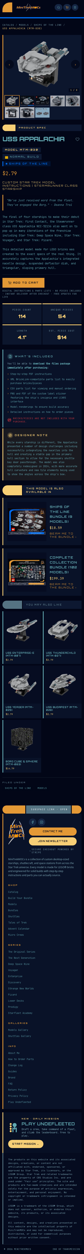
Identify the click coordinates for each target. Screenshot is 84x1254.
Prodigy (13, 1007)
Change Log (15, 1065)
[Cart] (67, 7)
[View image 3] (42, 101)
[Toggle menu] (75, 7)
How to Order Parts (21, 1059)
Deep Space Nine (19, 964)
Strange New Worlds (21, 988)
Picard (12, 994)
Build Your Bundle (20, 898)
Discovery (14, 982)
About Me (14, 1053)
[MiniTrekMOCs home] (7, 7)
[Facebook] (32, 822)
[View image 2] (27, 101)
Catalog (8, 24)
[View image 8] (42, 112)
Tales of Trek (17, 922)
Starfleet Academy (20, 1013)
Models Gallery (18, 1030)
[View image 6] (12, 112)
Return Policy (17, 1089)
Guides (12, 1071)
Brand (11, 1077)
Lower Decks (16, 1000)
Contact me (53, 831)
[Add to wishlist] (77, 139)
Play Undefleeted (19, 1102)
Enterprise (15, 976)
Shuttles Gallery (19, 1036)
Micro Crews (16, 935)
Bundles (13, 910)
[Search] (58, 7)
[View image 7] (27, 112)
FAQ (10, 1083)
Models (24, 24)
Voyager (13, 970)
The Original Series (21, 951)
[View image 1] (12, 101)
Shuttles (14, 916)
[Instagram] (41, 822)
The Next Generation (21, 958)
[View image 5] (73, 101)
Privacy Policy (18, 1096)
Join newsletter (53, 841)
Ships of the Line (48, 24)
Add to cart (26, 282)
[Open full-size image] (42, 64)
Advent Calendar (19, 928)
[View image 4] (57, 101)
